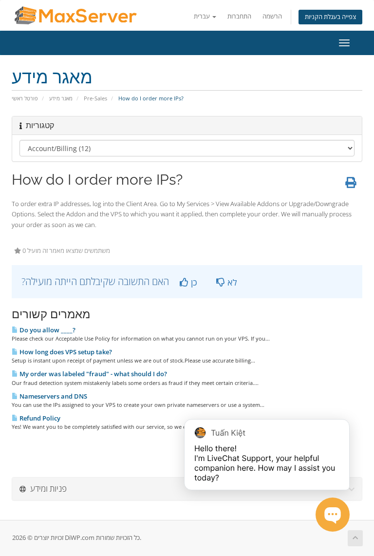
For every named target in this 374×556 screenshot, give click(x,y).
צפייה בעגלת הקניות (330, 17)
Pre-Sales (95, 98)
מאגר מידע (61, 98)
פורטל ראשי (25, 98)
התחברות (239, 16)
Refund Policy (39, 418)
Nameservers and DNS (52, 396)
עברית (202, 16)
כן (192, 282)
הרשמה (272, 16)
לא (231, 282)
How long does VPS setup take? (65, 351)
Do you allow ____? (46, 330)
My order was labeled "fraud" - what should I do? (92, 373)
